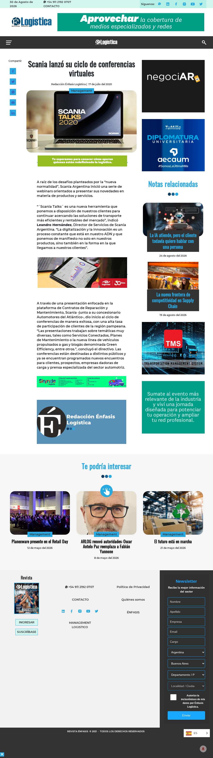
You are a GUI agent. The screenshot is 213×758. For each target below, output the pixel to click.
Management (40, 534)
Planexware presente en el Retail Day (40, 541)
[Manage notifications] (203, 749)
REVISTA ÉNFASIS (78, 731)
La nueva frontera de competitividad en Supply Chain (173, 300)
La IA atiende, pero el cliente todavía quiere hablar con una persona (173, 241)
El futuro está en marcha (173, 541)
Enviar (186, 715)
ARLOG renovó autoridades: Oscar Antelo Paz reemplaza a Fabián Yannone (106, 546)
